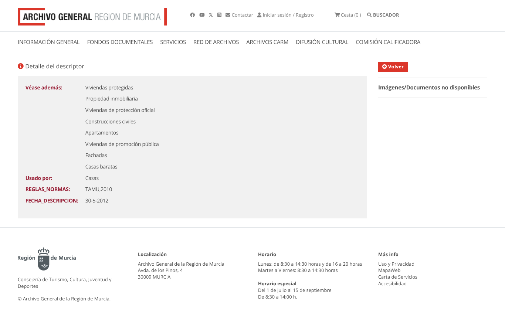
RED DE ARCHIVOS (216, 42)
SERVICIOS (173, 42)
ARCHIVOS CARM (267, 42)
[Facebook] (193, 14)
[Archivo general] (92, 15)
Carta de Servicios (397, 276)
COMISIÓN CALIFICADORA (388, 42)
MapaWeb (389, 270)
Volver (395, 66)
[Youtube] (202, 14)
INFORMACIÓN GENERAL (48, 42)
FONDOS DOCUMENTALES (120, 42)
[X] (211, 14)
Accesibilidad (392, 283)
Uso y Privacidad (396, 264)
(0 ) (351, 14)
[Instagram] (220, 14)
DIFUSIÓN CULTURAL (322, 42)
